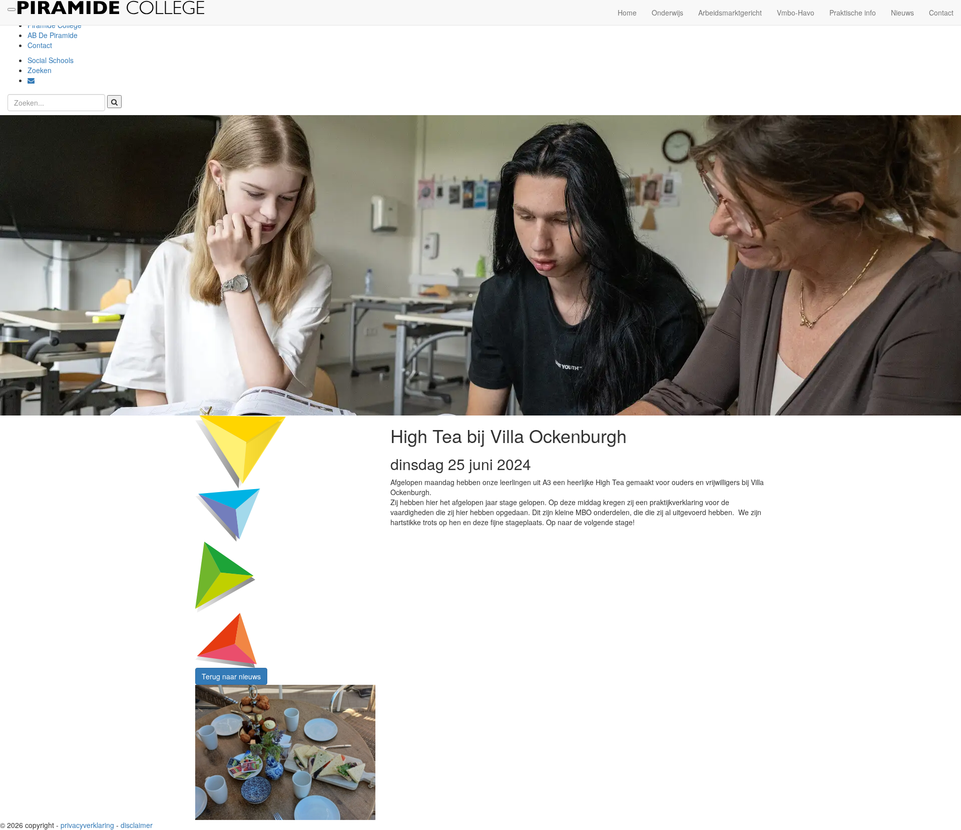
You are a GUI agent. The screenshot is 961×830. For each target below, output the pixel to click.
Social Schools (51, 60)
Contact (40, 45)
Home (627, 13)
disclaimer (137, 825)
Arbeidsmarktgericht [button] (730, 13)
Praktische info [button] (852, 13)
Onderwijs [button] (667, 13)
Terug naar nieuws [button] (231, 676)
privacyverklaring (87, 825)
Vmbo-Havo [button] (795, 13)
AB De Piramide (53, 35)
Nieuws (902, 13)
